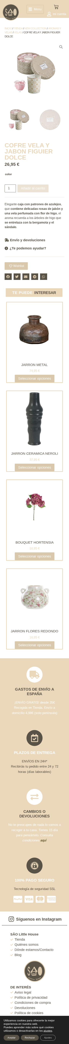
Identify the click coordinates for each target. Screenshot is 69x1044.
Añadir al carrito (33, 188)
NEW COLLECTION (35, 28)
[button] (35, 9)
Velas (18, 32)
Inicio (8, 28)
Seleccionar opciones (34, 378)
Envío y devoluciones (27, 240)
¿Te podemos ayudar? (28, 248)
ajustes (48, 1030)
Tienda (18, 28)
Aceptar (11, 1037)
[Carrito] (56, 7)
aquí (43, 840)
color (8, 174)
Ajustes (48, 1037)
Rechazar (30, 1037)
